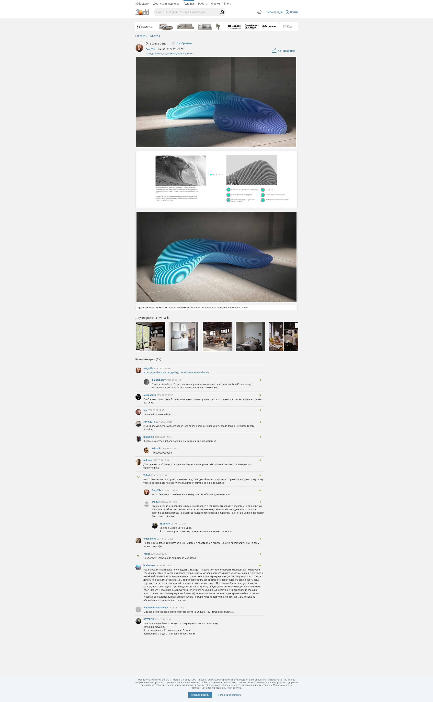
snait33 (156, 501)
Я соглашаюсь (200, 694)
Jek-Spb (156, 448)
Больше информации (229, 695)
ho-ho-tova (149, 565)
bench (148, 53)
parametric (157, 53)
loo (145, 410)
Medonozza (149, 395)
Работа (202, 3)
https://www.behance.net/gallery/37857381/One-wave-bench (176, 372)
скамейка (171, 53)
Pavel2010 (149, 421)
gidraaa (147, 460)
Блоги (227, 3)
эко (191, 53)
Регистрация (275, 12)
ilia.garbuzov (159, 380)
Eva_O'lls (150, 49)
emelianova (150, 538)
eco (164, 53)
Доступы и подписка (166, 3)
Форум (215, 3)
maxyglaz (148, 436)
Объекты (154, 36)
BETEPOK (165, 523)
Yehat (146, 475)
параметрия (183, 53)
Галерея (189, 3)
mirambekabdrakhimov (156, 607)
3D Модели (142, 3)
